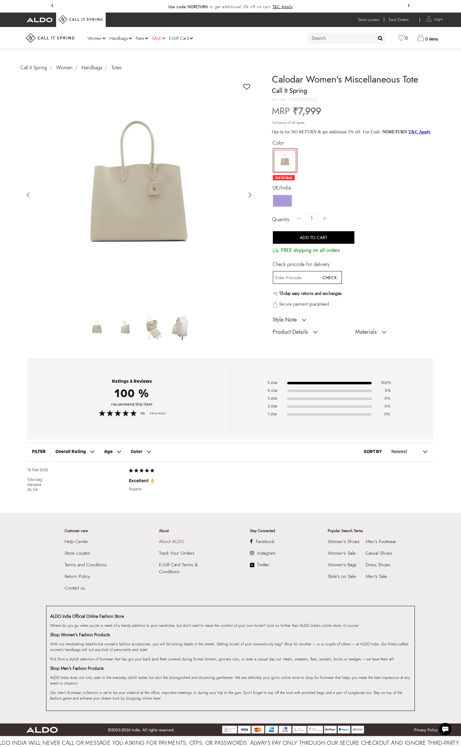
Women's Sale (342, 553)
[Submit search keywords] (380, 37)
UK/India (282, 187)
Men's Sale (376, 576)
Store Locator (77, 553)
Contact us (75, 587)
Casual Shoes (379, 553)
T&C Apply (283, 7)
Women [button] (94, 38)
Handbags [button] (118, 38)
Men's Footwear (381, 541)
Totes (116, 67)
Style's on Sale (342, 576)
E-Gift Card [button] (179, 38)
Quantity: (281, 219)
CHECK (329, 278)
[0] (401, 38)
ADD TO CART (313, 237)
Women (64, 67)
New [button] (140, 38)
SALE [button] (156, 38)
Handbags (92, 67)
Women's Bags (342, 564)
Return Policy (77, 576)
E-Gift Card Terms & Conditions (178, 568)
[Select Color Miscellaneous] (283, 161)
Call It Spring (33, 67)
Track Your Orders (176, 553)
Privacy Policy (425, 730)
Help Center (76, 541)
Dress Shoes (378, 564)
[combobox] (346, 38)
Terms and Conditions (86, 564)
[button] (438, 18)
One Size (282, 200)
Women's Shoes (343, 541)
